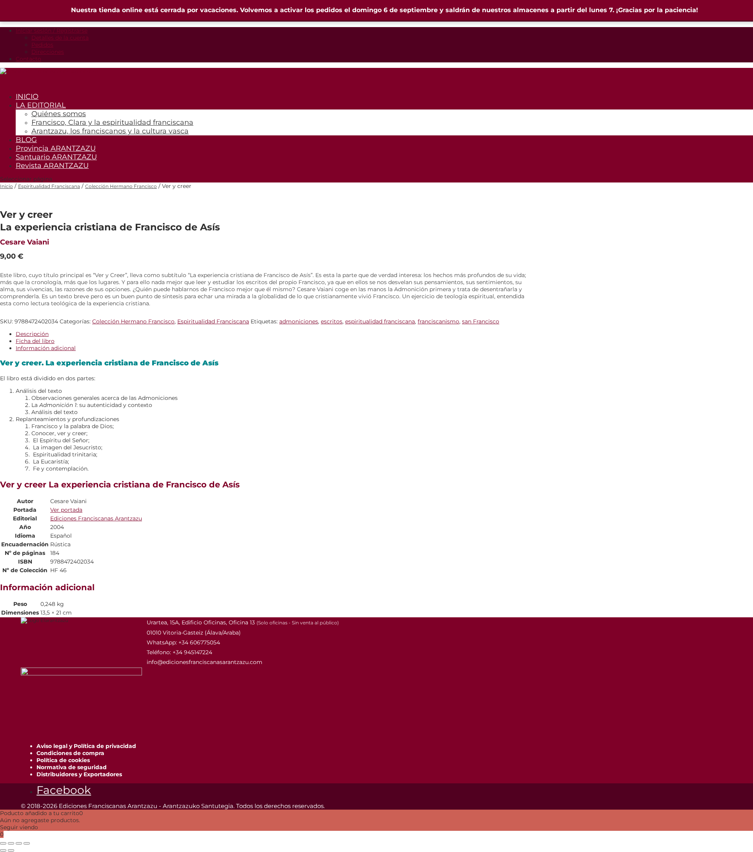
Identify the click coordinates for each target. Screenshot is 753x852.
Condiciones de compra (70, 753)
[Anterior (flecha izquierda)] (3, 850)
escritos (331, 321)
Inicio (6, 186)
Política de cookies (63, 760)
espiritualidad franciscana (380, 321)
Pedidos (42, 44)
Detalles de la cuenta (60, 37)
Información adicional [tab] (46, 348)
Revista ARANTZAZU (52, 165)
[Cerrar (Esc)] (27, 843)
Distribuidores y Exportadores (79, 774)
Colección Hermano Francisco (121, 186)
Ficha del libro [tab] (35, 341)
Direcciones (47, 51)
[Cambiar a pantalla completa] (11, 843)
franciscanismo (438, 321)
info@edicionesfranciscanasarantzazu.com (204, 662)
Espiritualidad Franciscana (49, 186)
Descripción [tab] (32, 334)
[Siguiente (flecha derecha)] (11, 850)
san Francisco (480, 321)
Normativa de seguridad (71, 767)
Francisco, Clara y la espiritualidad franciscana (112, 122)
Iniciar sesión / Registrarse (51, 30)
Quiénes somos (58, 113)
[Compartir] (19, 843)
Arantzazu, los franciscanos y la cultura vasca (110, 131)
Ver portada (66, 509)
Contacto (28, 58)
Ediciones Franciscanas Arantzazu (96, 518)
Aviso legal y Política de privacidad (86, 746)
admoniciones (298, 321)
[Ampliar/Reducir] (3, 843)
